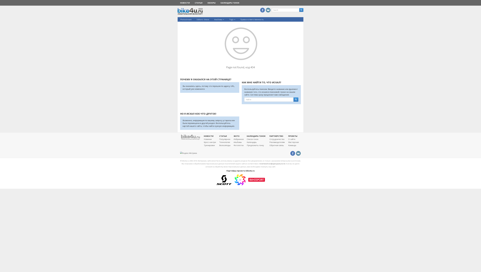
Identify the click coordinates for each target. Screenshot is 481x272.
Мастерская (293, 142)
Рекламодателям (277, 142)
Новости (185, 3)
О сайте (291, 139)
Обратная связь (276, 145)
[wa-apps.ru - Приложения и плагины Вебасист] (240, 179)
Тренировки (209, 145)
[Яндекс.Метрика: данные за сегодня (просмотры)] (188, 153)
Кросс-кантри (210, 142)
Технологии (224, 142)
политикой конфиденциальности (272, 164)
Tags (231, 19)
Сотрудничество (276, 139)
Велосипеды (224, 145)
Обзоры (211, 3)
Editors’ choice (203, 19)
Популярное (224, 139)
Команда (292, 145)
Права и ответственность (252, 19)
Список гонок (252, 139)
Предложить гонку (255, 145)
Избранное (239, 139)
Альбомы (218, 19)
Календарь (252, 142)
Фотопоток (239, 145)
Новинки (208, 139)
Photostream (186, 19)
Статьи (198, 3)
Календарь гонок (230, 3)
